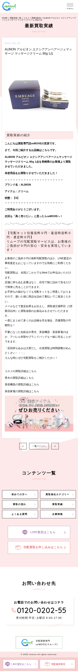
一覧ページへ (39, 446)
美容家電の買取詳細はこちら (22, 391)
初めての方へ (19, 494)
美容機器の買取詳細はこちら (22, 384)
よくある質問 (19, 514)
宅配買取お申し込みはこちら (43, 547)
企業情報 (57, 514)
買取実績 (57, 504)
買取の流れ (19, 504)
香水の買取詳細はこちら (19, 377)
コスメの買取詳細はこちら (21, 371)
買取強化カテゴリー (57, 494)
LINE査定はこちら (43, 532)
